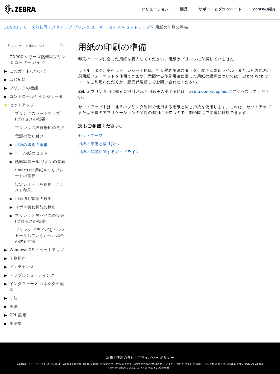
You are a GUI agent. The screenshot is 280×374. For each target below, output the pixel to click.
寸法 (14, 298)
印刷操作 (18, 258)
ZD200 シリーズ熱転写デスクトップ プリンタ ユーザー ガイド (62, 27)
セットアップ (138, 27)
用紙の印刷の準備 (31, 145)
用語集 (16, 324)
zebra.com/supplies (208, 92)
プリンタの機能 (24, 88)
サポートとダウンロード (220, 9)
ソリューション (155, 9)
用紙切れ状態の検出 (33, 199)
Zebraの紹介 (264, 9)
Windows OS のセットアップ (37, 250)
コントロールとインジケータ (36, 97)
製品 (184, 9)
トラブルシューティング (32, 275)
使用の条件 (125, 357)
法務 (109, 357)
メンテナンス (22, 267)
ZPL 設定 (18, 315)
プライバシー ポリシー (156, 357)
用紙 (14, 307)
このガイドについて (28, 71)
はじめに (18, 80)
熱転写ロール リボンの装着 (40, 162)
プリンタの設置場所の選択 (39, 128)
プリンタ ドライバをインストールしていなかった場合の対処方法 (40, 235)
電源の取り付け (29, 136)
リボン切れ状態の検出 (35, 207)
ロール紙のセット (31, 153)
